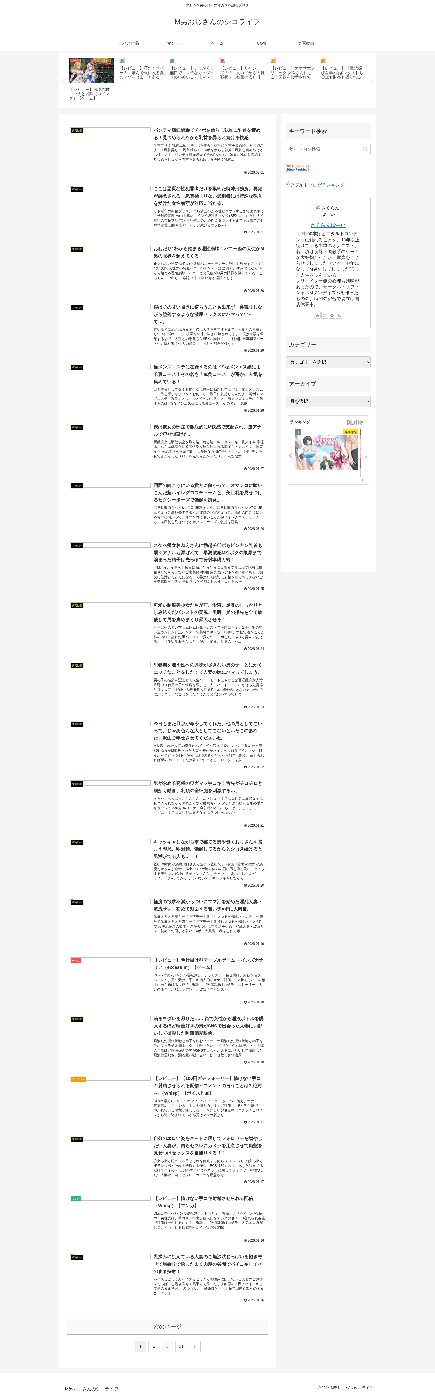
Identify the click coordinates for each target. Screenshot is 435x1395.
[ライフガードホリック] (326, 453)
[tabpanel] (91, 80)
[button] (365, 149)
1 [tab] (209, 111)
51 (181, 1346)
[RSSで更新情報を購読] (339, 315)
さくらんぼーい (328, 225)
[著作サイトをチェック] (317, 315)
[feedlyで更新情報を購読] (332, 315)
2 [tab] (217, 111)
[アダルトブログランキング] (315, 184)
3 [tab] (225, 111)
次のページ (168, 1326)
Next (371, 80)
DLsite (355, 422)
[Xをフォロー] (324, 315)
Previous (63, 80)
